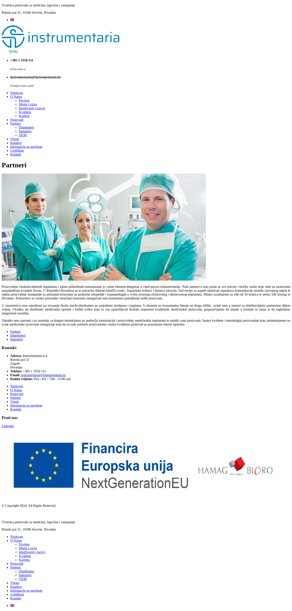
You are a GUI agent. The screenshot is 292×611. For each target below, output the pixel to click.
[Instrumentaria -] (60, 52)
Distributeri (26, 127)
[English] (12, 20)
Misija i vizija (28, 104)
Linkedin (8, 426)
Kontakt (15, 154)
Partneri (15, 123)
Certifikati (17, 150)
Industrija (25, 131)
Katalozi (16, 143)
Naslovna (16, 93)
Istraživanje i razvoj (32, 108)
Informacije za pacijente (26, 147)
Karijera (24, 116)
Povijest (24, 100)
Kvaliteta (25, 112)
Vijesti (14, 139)
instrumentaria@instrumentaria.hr (43, 375)
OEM (23, 135)
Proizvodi (16, 120)
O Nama (16, 96)
